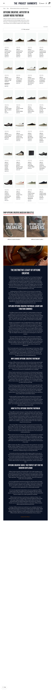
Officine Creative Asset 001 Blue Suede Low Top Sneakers (42, 194)
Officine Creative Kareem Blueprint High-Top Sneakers (19, 165)
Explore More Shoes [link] (25, 516)
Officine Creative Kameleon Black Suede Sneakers (30, 136)
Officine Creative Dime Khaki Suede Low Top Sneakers (19, 52)
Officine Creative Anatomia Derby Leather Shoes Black (42, 165)
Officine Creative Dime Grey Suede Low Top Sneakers (31, 52)
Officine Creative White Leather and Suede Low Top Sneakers (19, 136)
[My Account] (46, 3)
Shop (8, 8)
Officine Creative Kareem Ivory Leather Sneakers (19, 194)
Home (4, 8)
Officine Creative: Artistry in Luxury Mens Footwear (19, 8)
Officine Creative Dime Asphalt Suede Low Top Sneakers (42, 52)
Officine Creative (7, 47)
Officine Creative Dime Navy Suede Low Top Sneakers (8, 52)
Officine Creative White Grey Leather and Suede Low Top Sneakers (31, 80)
